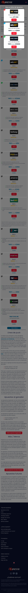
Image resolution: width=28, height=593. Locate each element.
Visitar (14, 20)
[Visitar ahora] (14, 12)
